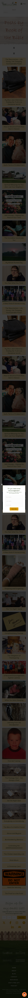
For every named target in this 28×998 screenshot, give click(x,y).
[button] (14, 508)
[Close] (2, 484)
